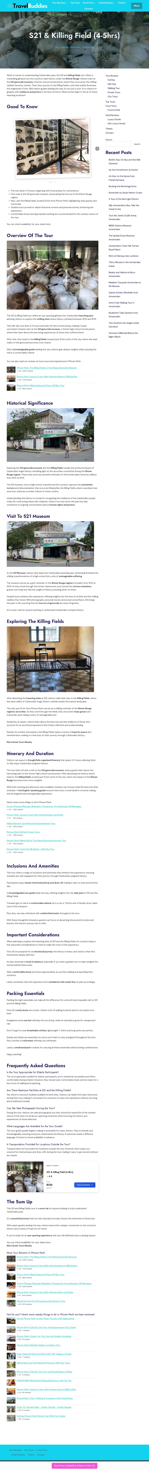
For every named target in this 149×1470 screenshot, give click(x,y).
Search (109, 139)
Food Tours (111, 106)
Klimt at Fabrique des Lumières (123, 256)
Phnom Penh (75, 47)
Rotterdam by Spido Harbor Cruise (125, 192)
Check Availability (83, 1185)
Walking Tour (114, 88)
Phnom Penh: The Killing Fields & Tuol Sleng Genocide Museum (47, 367)
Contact (88, 8)
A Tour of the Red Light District (124, 199)
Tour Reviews (88, 47)
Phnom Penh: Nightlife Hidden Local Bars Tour (38, 1345)
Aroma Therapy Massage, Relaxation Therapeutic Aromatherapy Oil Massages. (44, 806)
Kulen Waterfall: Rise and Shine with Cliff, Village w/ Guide (44, 1354)
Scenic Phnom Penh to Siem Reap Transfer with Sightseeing (45, 1318)
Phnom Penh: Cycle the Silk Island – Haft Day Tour (30, 849)
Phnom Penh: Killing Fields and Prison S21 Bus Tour (40, 385)
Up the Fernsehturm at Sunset (123, 169)
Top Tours (75, 2)
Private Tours (114, 92)
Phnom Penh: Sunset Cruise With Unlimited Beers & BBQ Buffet (47, 376)
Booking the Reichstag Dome (122, 186)
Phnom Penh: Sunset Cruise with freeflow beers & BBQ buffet (46, 1389)
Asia (57, 47)
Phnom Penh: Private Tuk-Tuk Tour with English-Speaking (44, 1336)
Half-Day (112, 84)
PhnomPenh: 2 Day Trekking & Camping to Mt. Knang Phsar (45, 1398)
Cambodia (64, 47)
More (137, 5)
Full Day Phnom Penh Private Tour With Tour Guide (41, 1416)
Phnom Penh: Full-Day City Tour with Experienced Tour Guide (46, 1327)
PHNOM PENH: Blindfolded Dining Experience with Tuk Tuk (44, 1380)
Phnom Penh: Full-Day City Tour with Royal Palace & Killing (44, 1371)
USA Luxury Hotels (116, 123)
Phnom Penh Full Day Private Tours (23, 832)
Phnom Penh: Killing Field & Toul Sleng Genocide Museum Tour (36, 840)
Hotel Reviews (112, 115)
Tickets (121, 2)
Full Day (111, 80)
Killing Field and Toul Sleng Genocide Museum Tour (31, 823)
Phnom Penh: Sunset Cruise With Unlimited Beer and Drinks (35, 815)
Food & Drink (114, 110)
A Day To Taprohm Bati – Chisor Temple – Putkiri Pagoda (44, 1407)
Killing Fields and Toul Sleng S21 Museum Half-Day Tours (43, 1363)
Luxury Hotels (114, 119)
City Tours (113, 96)
